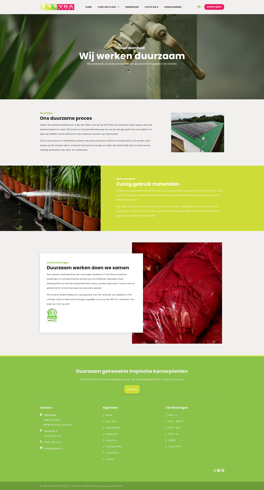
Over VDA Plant (107, 7)
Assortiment (214, 7)
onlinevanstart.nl (106, 486)
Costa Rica (151, 7)
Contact (110, 459)
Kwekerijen (132, 7)
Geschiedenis (113, 427)
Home (88, 7)
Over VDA (111, 421)
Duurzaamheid (173, 7)
